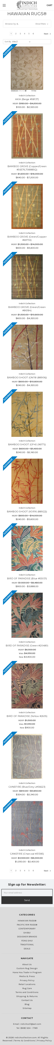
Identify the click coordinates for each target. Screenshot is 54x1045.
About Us (27, 964)
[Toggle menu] (4, 5)
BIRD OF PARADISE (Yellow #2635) (27, 716)
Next (46, 34)
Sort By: (8, 41)
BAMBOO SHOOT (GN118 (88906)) (27, 377)
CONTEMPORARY (27, 928)
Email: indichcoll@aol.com (27, 1024)
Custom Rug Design (27, 968)
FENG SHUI (27, 940)
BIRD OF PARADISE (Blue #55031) (27, 578)
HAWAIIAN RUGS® (27, 920)
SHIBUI (27, 932)
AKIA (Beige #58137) (27, 99)
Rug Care (27, 988)
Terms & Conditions (24, 1040)
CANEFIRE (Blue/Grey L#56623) (27, 786)
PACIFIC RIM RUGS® (27, 924)
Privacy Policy (27, 980)
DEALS (27, 948)
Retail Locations (27, 984)
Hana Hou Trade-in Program (27, 972)
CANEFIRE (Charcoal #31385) (27, 853)
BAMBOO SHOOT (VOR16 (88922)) (27, 511)
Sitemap (27, 1008)
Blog (27, 1004)
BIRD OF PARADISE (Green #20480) (27, 645)
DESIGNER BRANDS (27, 936)
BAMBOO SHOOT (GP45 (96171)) (27, 444)
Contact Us (27, 1000)
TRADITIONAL (27, 944)
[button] (27, 24)
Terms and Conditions (27, 992)
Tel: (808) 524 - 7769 (27, 1028)
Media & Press (27, 976)
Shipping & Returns (27, 996)
